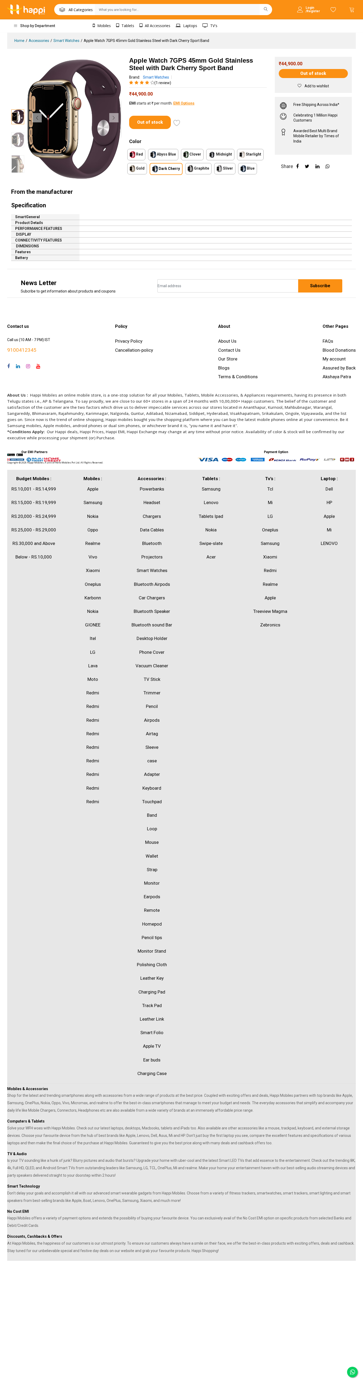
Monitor (152, 883)
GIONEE (92, 624)
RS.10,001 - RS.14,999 (33, 489)
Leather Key (152, 978)
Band (152, 815)
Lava (93, 665)
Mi (270, 502)
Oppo (92, 529)
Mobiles (103, 25)
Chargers (152, 516)
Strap (152, 869)
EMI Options (184, 103)
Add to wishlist (316, 86)
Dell (329, 489)
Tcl (270, 489)
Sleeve (151, 747)
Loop (152, 828)
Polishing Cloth (152, 964)
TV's (213, 25)
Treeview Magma (270, 611)
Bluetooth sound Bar (152, 624)
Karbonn (93, 597)
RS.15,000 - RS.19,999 (33, 502)
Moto (92, 679)
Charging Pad (151, 992)
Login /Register (313, 9)
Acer (211, 557)
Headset (151, 502)
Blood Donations (339, 350)
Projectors (152, 557)
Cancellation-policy (134, 350)
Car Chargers (152, 597)
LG (92, 652)
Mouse (152, 842)
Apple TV (152, 1046)
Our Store (227, 359)
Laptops (189, 25)
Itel (93, 638)
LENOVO (329, 543)
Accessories (39, 40)
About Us (227, 341)
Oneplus (93, 584)
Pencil (152, 706)
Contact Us (229, 350)
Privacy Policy (128, 341)
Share (287, 166)
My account (334, 359)
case (152, 760)
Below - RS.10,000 (33, 557)
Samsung (92, 502)
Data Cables (152, 529)
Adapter (152, 774)
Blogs (224, 368)
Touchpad (152, 801)
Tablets (127, 25)
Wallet (152, 856)
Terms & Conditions (238, 376)
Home (19, 40)
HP (329, 502)
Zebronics (270, 624)
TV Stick (152, 679)
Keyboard (151, 788)
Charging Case (152, 1073)
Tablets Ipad (211, 516)
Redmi (92, 692)
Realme (92, 543)
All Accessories (157, 25)
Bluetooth (152, 543)
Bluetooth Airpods (152, 584)
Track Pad (152, 1005)
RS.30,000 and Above (33, 543)
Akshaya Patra (337, 376)
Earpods (152, 896)
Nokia (92, 516)
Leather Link (152, 1019)
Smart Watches (66, 40)
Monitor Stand (152, 951)
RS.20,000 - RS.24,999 (33, 516)
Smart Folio (151, 1032)
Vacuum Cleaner (152, 665)
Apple (92, 489)
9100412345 (21, 350)
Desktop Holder (152, 638)
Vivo (92, 557)
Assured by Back (339, 368)
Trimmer (152, 692)
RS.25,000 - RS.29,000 (33, 529)
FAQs (328, 341)
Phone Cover (151, 652)
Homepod (152, 924)
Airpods (152, 720)
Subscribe (320, 285)
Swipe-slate (211, 543)
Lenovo (211, 502)
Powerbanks (152, 489)
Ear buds (152, 1060)
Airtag (152, 733)
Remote (152, 910)
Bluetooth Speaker (152, 611)
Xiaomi (93, 570)
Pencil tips (152, 937)
